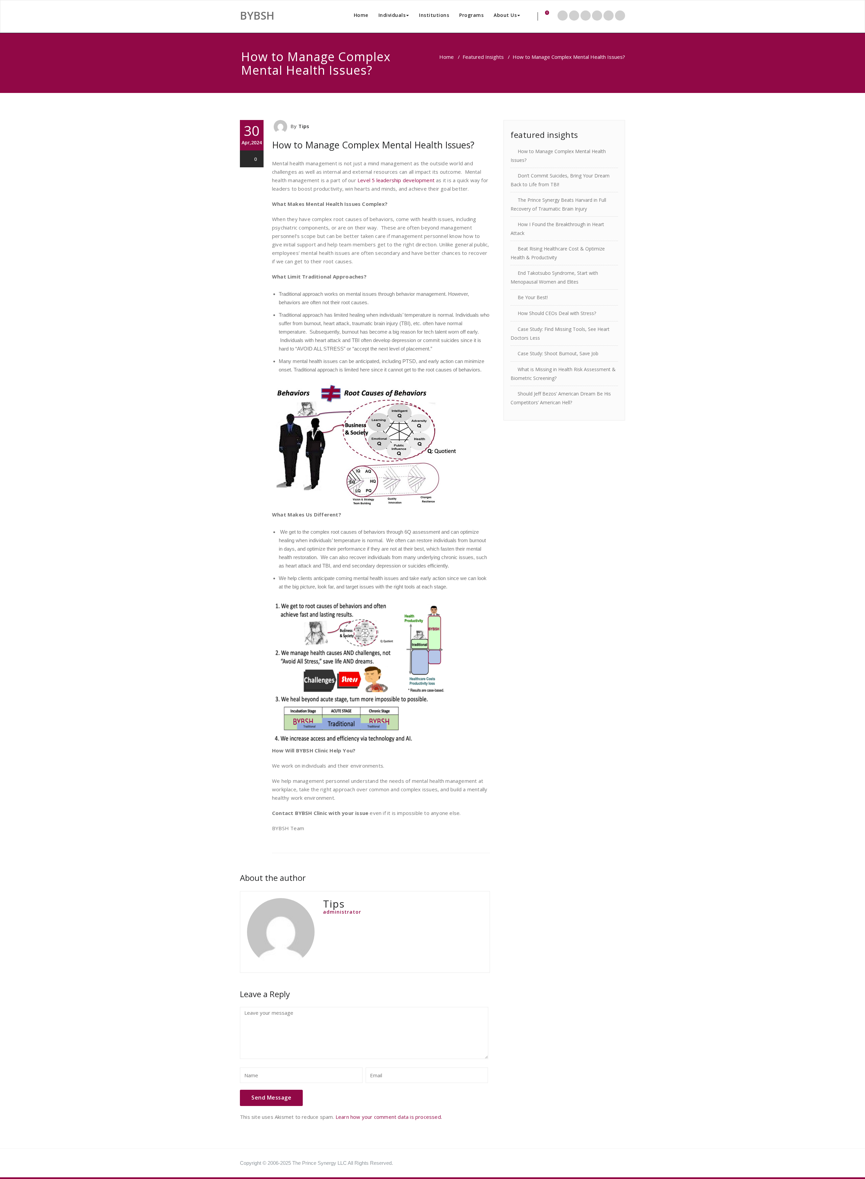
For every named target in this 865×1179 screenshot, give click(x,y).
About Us (505, 15)
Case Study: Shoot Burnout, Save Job (558, 353)
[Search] (533, 16)
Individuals (392, 15)
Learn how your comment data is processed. (389, 1116)
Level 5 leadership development (396, 180)
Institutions (434, 15)
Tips (303, 126)
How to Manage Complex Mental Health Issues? (373, 145)
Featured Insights (483, 56)
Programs (471, 15)
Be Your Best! (533, 297)
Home (361, 15)
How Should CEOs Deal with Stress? (557, 313)
